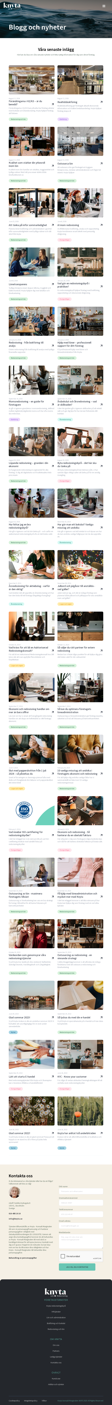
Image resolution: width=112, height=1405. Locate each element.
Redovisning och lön (56, 1329)
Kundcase (56, 1378)
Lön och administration (56, 1317)
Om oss (56, 1345)
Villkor (44, 1400)
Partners (56, 1351)
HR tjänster (56, 1311)
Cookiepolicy (14, 1400)
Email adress (64, 1221)
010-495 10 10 (15, 1213)
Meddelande (64, 1232)
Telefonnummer (66, 1209)
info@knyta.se (15, 1218)
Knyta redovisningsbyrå (56, 1306)
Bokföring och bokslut (56, 1323)
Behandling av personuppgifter (23, 1258)
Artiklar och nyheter (56, 1384)
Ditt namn (63, 1186)
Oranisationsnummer (68, 1198)
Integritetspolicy (30, 1400)
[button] (104, 6)
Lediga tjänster (56, 1356)
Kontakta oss (56, 1362)
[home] (13, 6)
